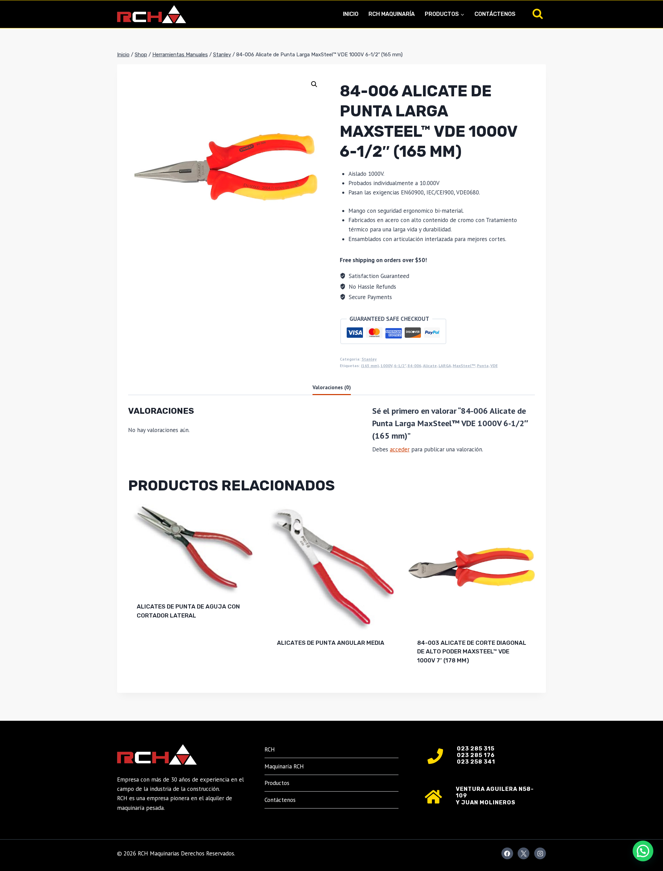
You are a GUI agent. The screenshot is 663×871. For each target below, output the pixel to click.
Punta (483, 365)
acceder (400, 449)
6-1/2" (400, 365)
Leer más (150, 637)
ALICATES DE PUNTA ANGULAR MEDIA (330, 642)
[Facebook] (507, 853)
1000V (386, 365)
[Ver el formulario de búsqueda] (537, 14)
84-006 (414, 365)
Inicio (350, 14)
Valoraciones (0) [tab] (332, 387)
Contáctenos (495, 14)
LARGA (445, 365)
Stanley (369, 359)
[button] (314, 84)
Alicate (430, 365)
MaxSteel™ (464, 365)
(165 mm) (370, 365)
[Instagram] (540, 853)
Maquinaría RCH (284, 766)
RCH (270, 749)
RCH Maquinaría (391, 14)
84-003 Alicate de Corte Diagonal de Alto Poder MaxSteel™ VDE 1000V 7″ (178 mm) (471, 651)
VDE (494, 365)
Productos (277, 783)
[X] (523, 853)
